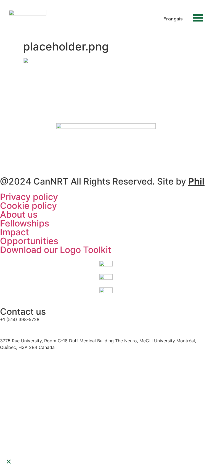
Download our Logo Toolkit (55, 249)
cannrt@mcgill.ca (19, 330)
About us (19, 214)
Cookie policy (28, 205)
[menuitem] (173, 18)
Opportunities (29, 241)
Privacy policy (29, 196)
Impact (14, 232)
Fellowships (24, 223)
